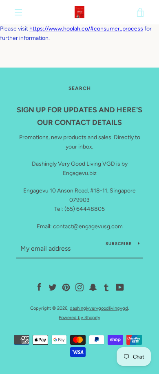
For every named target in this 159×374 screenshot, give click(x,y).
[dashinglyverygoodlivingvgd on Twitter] (53, 287)
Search (79, 88)
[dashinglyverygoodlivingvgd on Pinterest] (66, 287)
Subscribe (119, 243)
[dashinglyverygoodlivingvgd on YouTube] (120, 287)
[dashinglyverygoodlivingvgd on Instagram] (79, 287)
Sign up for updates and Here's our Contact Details (79, 116)
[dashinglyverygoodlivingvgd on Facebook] (39, 287)
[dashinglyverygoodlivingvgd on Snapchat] (93, 287)
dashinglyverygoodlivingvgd (99, 308)
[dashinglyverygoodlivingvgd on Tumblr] (106, 287)
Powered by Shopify (79, 317)
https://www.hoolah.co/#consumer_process (86, 28)
